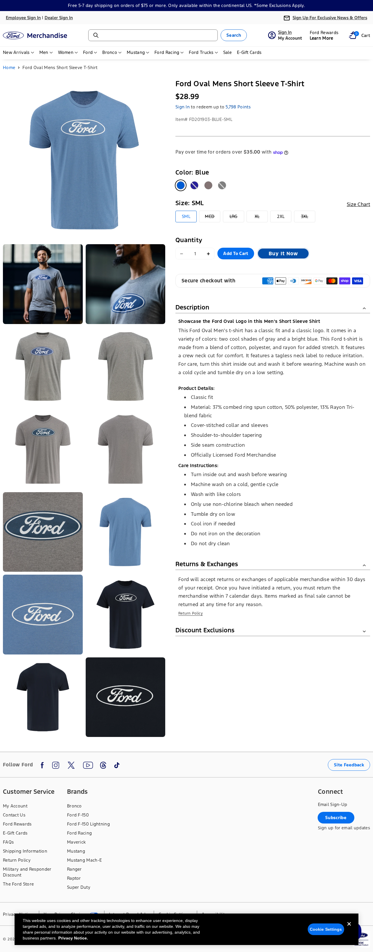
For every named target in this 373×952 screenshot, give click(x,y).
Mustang (76, 851)
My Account (15, 806)
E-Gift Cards (15, 833)
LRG (237, 218)
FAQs (8, 842)
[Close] (349, 928)
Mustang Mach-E (84, 860)
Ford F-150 (78, 815)
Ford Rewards (17, 824)
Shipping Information (25, 851)
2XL (280, 216)
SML (186, 216)
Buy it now (283, 254)
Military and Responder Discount (27, 872)
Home (9, 67)
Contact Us (14, 815)
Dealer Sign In (59, 17)
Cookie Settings (326, 929)
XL (261, 218)
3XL (308, 218)
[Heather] (208, 185)
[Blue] (180, 185)
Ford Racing (79, 833)
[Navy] (194, 185)
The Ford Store (18, 884)
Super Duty (78, 887)
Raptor (74, 878)
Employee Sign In (23, 17)
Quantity (188, 240)
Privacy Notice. (73, 938)
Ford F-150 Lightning (88, 824)
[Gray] (222, 185)
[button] (352, 35)
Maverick (76, 842)
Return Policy (190, 613)
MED (212, 218)
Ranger (74, 869)
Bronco (74, 806)
